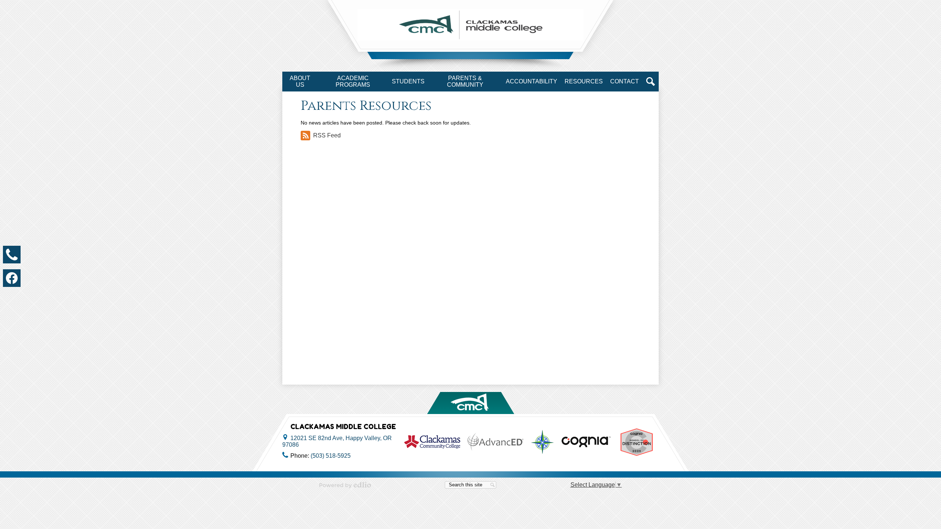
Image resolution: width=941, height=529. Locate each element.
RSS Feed (327, 135)
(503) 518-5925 (331, 456)
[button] (300, 81)
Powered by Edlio (345, 485)
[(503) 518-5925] (12, 254)
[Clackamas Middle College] (470, 24)
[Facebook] (12, 278)
